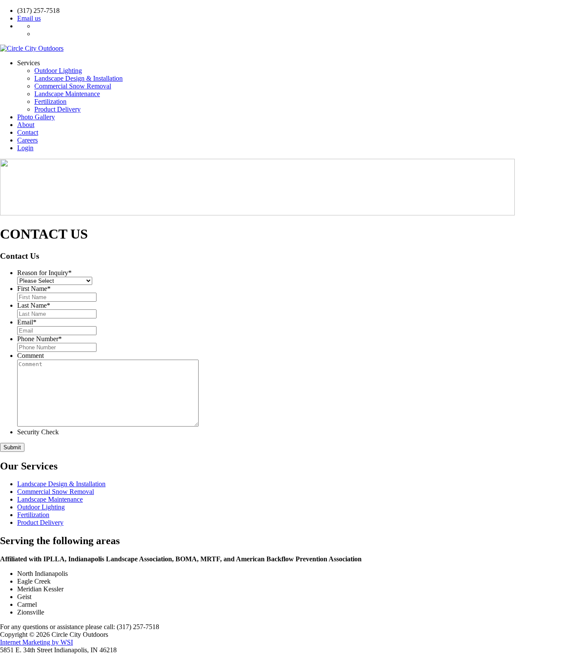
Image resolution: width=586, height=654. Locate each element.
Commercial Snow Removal (72, 86)
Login (25, 147)
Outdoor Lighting (58, 70)
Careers (27, 140)
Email (26, 322)
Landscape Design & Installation (78, 78)
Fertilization (50, 101)
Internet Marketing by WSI (36, 642)
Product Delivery (57, 109)
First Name (34, 288)
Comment (30, 355)
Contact (27, 132)
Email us (29, 18)
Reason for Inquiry (44, 272)
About (25, 124)
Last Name (33, 305)
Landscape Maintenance (67, 93)
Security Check (38, 432)
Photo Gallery (36, 117)
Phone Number (39, 338)
